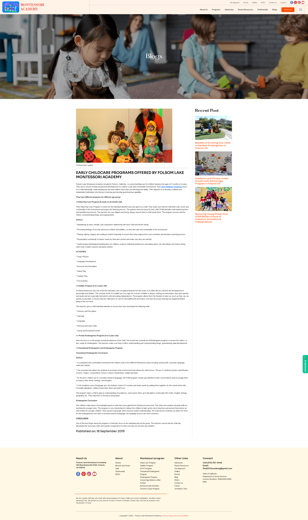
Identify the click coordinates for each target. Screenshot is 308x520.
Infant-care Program (148, 463)
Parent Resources (245, 10)
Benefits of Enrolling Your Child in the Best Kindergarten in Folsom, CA (213, 145)
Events (245, 2)
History (118, 463)
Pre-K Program (146, 468)
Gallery (254, 2)
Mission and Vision (122, 466)
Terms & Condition (181, 516)
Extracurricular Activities (149, 486)
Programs (216, 10)
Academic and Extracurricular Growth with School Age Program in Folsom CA (211, 181)
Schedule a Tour (180, 489)
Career (177, 486)
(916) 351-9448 (214, 463)
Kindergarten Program (148, 477)
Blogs (274, 10)
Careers (283, 2)
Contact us (273, 2)
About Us (204, 10)
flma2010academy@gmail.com (217, 468)
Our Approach (235, 2)
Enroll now (288, 10)
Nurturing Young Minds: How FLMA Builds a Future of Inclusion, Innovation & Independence (211, 218)
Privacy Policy (168, 516)
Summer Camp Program (150, 489)
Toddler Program (146, 466)
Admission (229, 10)
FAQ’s (263, 2)
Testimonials (262, 10)
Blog (176, 477)
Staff (117, 468)
